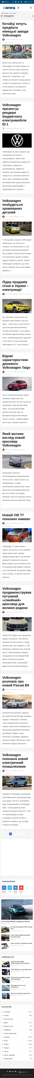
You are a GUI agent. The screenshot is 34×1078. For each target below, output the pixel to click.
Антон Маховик (9, 39)
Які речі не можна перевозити (20, 993)
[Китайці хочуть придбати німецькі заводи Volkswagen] (17, 52)
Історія (6, 1015)
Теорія (6, 1044)
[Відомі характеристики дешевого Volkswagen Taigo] (17, 384)
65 (24, 971)
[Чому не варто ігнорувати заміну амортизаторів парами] (5, 946)
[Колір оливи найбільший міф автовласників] (5, 938)
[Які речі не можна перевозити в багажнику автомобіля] (6, 996)
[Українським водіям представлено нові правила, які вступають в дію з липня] (6, 964)
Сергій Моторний (9, 371)
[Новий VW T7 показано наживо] (17, 535)
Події (6, 1040)
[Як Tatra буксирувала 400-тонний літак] (5, 929)
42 (24, 995)
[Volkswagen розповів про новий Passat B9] (17, 702)
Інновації (7, 1012)
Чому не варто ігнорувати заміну (21, 943)
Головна (6, 13)
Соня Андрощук (9, 128)
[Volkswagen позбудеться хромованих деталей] (17, 229)
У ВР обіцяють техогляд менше (21, 969)
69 (24, 965)
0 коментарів (7, 42)
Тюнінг (6, 1051)
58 (23, 981)
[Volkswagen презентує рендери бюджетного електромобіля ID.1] (17, 140)
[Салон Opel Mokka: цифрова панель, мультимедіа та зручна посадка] (17, 909)
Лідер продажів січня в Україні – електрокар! (15, 286)
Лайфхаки (7, 1030)
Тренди (6, 1048)
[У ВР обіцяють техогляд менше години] (6, 972)
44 (24, 989)
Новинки (7, 1037)
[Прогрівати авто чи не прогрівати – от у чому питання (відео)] (6, 988)
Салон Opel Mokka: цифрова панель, (15, 921)
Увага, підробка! (9, 1055)
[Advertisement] (17, 857)
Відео (6, 1022)
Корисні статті (8, 1026)
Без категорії (8, 1019)
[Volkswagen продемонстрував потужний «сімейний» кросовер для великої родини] (17, 624)
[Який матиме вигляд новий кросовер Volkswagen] (17, 462)
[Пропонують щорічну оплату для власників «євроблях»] (6, 980)
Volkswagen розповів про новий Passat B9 (15, 681)
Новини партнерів (10, 1033)
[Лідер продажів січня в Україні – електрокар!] (17, 306)
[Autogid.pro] (9, 7)
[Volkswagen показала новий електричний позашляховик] (17, 783)
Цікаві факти (8, 1058)
